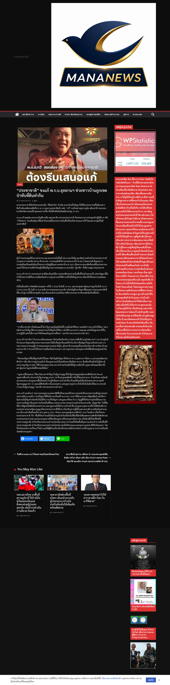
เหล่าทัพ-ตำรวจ (28, 114)
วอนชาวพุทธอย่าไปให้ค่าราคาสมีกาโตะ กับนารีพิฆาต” (95, 498)
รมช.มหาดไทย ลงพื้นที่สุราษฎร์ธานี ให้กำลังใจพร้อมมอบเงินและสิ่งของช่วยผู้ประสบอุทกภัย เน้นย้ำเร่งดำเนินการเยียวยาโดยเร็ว (29, 502)
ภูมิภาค (126, 114)
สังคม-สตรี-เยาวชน (112, 114)
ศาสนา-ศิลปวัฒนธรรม (73, 114)
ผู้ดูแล (35, 201)
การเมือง (41, 114)
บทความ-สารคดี (54, 114)
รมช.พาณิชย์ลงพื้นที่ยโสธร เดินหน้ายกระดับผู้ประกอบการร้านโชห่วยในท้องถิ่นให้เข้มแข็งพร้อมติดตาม (62, 501)
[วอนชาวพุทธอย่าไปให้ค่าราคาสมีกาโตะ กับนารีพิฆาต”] (96, 476)
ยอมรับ (150, 680)
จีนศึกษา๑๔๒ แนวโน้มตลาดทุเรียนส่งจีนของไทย (38, 454)
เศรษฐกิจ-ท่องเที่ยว (93, 114)
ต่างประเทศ (137, 114)
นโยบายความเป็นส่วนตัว (111, 678)
